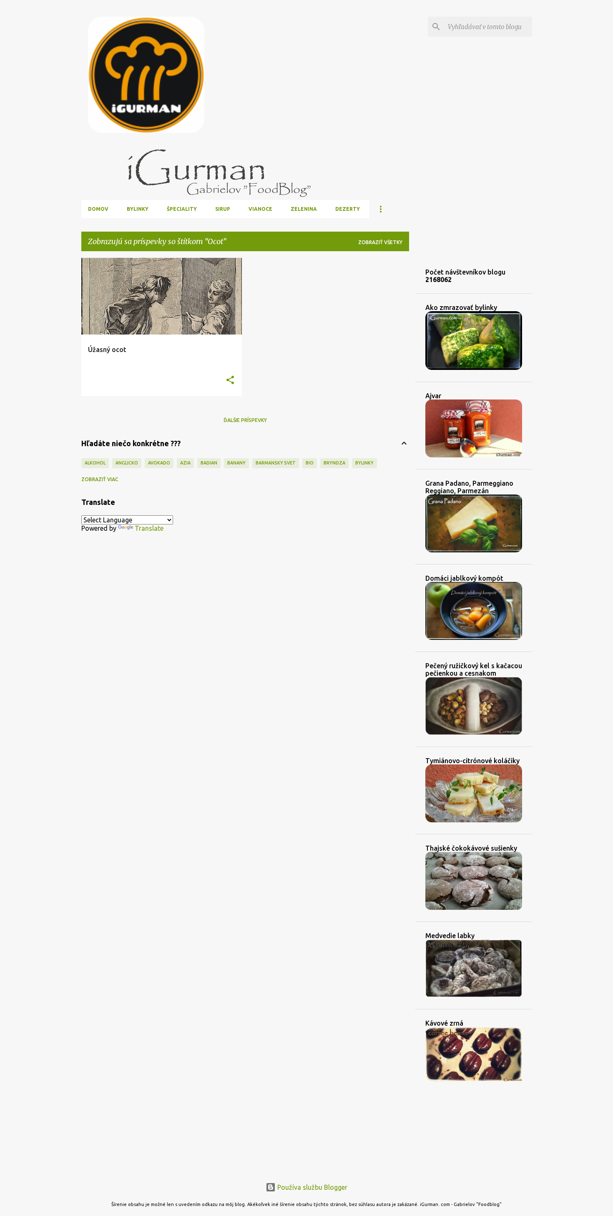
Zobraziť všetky (380, 242)
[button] (230, 380)
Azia (185, 462)
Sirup (222, 209)
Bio (310, 462)
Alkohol (95, 462)
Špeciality (182, 209)
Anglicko (127, 462)
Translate (149, 528)
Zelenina (304, 209)
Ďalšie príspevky (245, 420)
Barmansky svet (276, 462)
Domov (98, 209)
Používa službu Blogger (311, 1187)
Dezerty (347, 209)
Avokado (159, 462)
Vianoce (260, 209)
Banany (236, 462)
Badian (209, 462)
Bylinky (137, 209)
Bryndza (334, 462)
